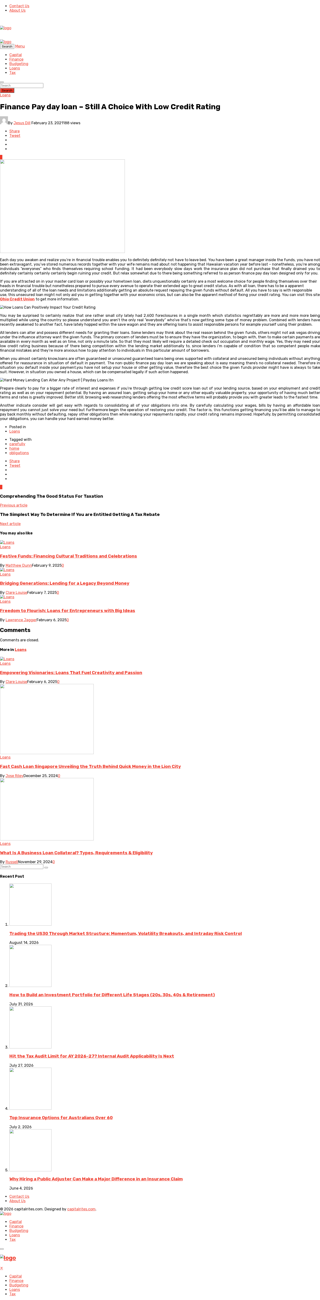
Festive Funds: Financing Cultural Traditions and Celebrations (68, 556)
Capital (15, 55)
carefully (17, 444)
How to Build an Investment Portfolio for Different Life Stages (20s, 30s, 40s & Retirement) (112, 994)
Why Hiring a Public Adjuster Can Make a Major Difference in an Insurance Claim (96, 1179)
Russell (12, 862)
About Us (17, 10)
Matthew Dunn (19, 565)
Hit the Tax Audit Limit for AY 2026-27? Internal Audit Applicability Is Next (91, 1056)
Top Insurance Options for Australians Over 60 (61, 1117)
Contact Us (19, 6)
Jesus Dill (22, 123)
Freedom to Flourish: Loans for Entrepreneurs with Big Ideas (67, 610)
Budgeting (18, 64)
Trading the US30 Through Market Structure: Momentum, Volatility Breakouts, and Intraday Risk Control (125, 933)
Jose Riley (14, 776)
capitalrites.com (81, 1209)
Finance (16, 59)
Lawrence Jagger (21, 620)
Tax (12, 72)
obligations (19, 453)
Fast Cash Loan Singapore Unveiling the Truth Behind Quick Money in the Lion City (90, 766)
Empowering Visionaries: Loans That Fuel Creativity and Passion (71, 672)
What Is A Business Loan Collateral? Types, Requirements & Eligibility (76, 852)
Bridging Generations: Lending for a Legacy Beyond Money (64, 583)
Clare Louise (16, 592)
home (14, 448)
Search (7, 90)
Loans (14, 68)
